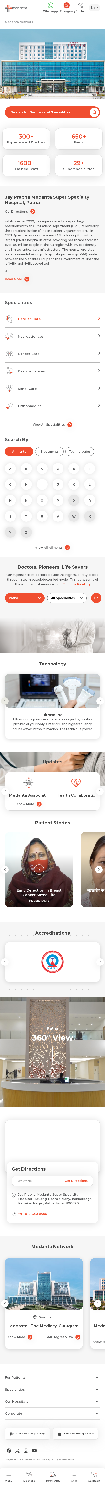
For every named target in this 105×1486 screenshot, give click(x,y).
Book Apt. (53, 1480)
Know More (25, 804)
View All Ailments (49, 547)
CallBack (94, 1480)
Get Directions (16, 211)
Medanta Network (19, 22)
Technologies (80, 451)
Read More (13, 279)
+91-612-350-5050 (32, 1214)
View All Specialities (49, 424)
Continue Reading (76, 584)
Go (96, 598)
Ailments (19, 451)
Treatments (49, 451)
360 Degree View (59, 1337)
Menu (8, 1480)
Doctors (29, 1480)
